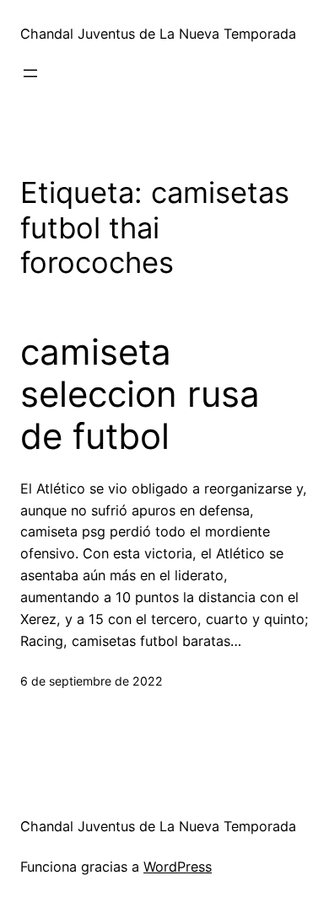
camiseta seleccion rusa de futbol (140, 394)
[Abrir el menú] (30, 73)
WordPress (177, 866)
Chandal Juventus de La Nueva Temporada (158, 33)
